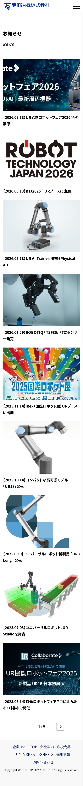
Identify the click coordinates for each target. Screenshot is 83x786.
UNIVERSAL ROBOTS (34, 754)
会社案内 (47, 746)
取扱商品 (64, 746)
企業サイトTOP (25, 746)
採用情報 (63, 754)
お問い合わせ (43, 762)
